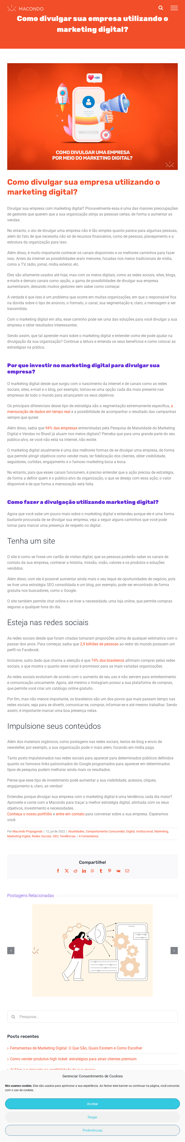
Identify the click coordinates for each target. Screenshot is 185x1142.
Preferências (93, 1130)
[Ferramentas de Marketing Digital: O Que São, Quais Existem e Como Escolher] (92, 950)
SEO (55, 836)
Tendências (68, 836)
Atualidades (76, 831)
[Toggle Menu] (174, 8)
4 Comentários (89, 836)
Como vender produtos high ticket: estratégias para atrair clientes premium (74, 1059)
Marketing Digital (18, 836)
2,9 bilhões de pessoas (99, 644)
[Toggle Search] (161, 7)
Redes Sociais (41, 836)
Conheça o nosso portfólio (29, 814)
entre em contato (70, 814)
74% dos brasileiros (107, 660)
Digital (130, 831)
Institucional (144, 831)
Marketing (161, 831)
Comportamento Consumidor (105, 831)
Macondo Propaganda (27, 831)
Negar (92, 1117)
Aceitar (92, 1104)
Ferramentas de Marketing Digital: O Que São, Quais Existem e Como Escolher (76, 1048)
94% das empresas (61, 428)
